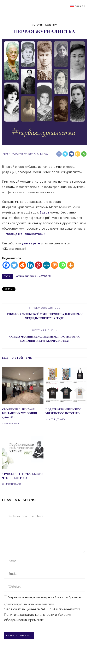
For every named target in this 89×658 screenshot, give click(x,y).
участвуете (31, 243)
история (45, 276)
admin (6, 153)
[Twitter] (14, 265)
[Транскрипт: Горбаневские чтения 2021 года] (22, 450)
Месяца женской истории (25, 234)
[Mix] (54, 265)
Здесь (44, 212)
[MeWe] (46, 265)
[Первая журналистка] (44, 92)
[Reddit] (22, 265)
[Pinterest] (38, 265)
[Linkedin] (30, 265)
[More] (70, 265)
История (37, 24)
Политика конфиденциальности (29, 615)
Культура (51, 24)
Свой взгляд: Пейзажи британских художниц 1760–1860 (19, 413)
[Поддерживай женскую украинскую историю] (66, 385)
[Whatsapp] (62, 265)
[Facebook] (6, 265)
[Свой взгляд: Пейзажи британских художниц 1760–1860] (22, 385)
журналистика (26, 276)
